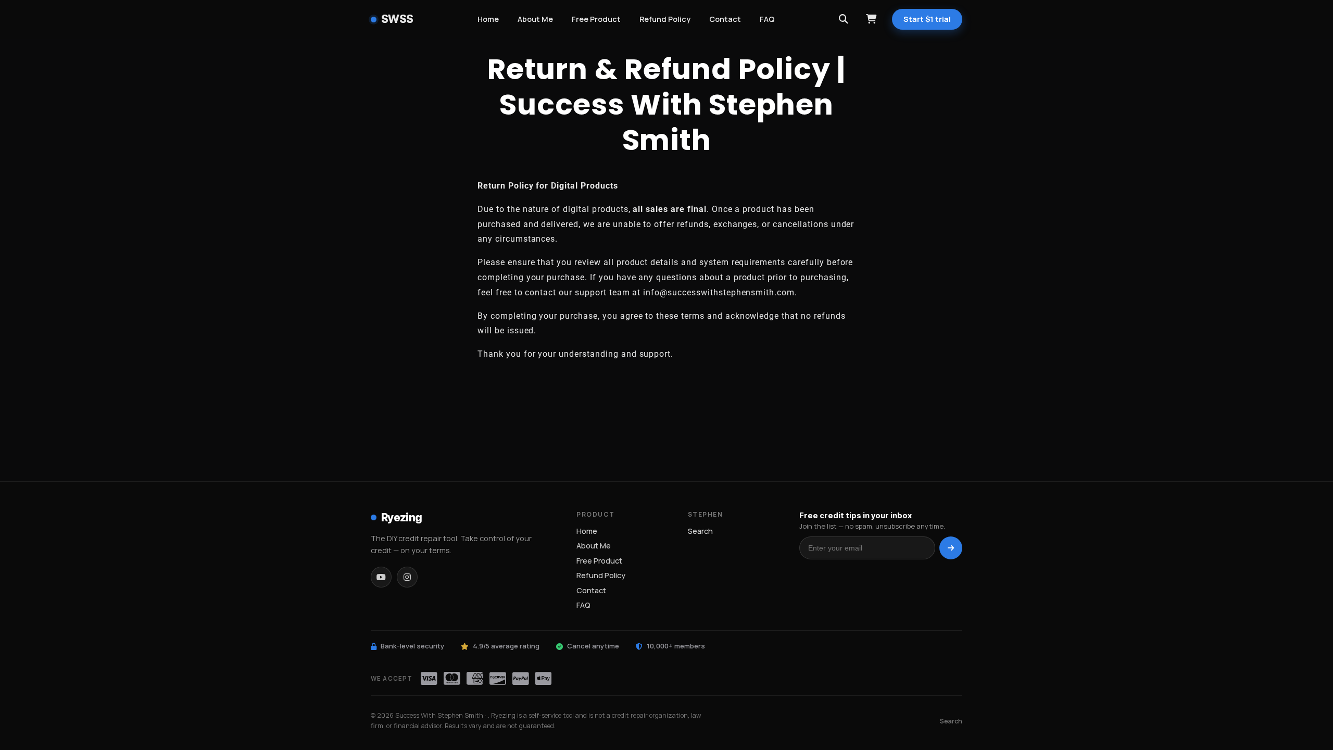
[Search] (843, 19)
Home (488, 19)
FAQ (767, 19)
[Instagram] (407, 577)
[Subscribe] (950, 547)
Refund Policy (664, 19)
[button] (871, 19)
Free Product (596, 19)
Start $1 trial (927, 19)
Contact (725, 19)
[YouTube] (381, 577)
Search (700, 531)
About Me (535, 19)
